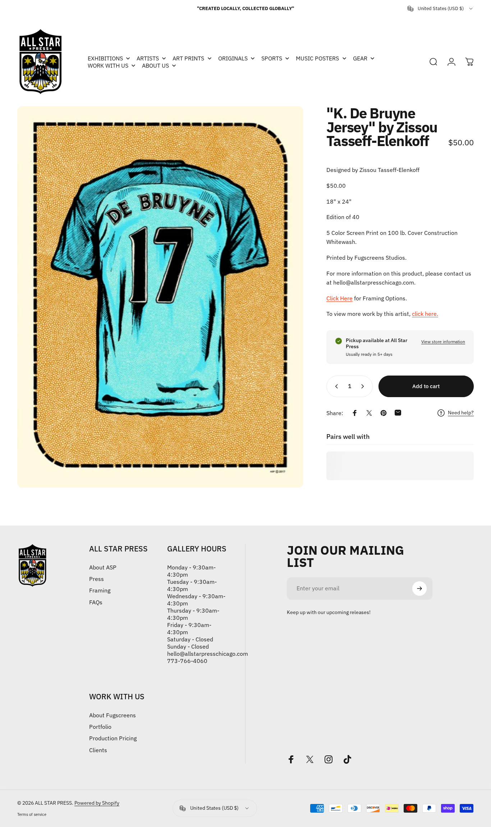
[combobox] (441, 8)
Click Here (339, 297)
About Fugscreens (112, 715)
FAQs (95, 602)
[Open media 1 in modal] (160, 297)
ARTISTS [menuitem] (148, 58)
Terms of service (31, 814)
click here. (425, 313)
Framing (99, 590)
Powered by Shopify (96, 803)
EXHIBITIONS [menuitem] (105, 58)
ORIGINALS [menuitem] (233, 58)
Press (96, 578)
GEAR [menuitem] (360, 58)
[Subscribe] (419, 588)
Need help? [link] (461, 413)
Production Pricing (113, 738)
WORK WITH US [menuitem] (108, 65)
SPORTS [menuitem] (271, 58)
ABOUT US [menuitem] (155, 65)
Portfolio (100, 726)
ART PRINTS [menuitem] (188, 58)
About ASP (102, 567)
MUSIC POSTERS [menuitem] (317, 58)
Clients (98, 750)
